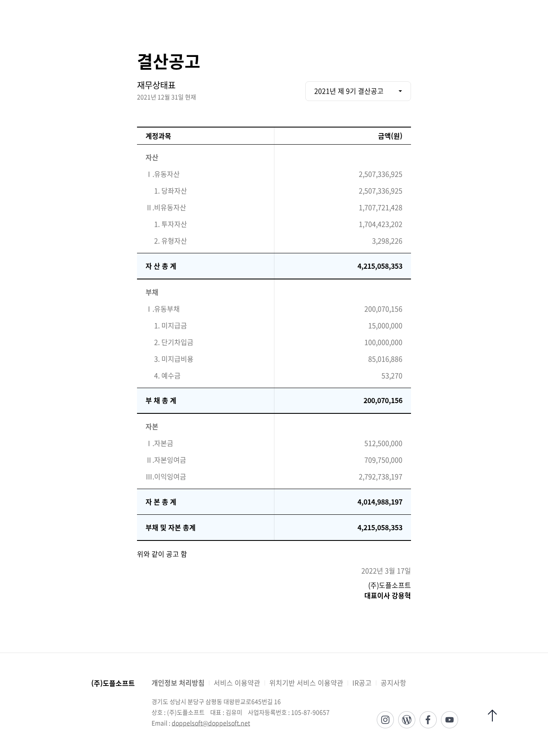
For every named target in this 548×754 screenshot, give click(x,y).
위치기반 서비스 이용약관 (306, 682)
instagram (385, 719)
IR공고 (362, 682)
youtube (449, 719)
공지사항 (393, 682)
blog (406, 719)
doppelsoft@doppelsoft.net (211, 722)
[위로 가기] (492, 715)
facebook (428, 719)
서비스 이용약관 (237, 682)
